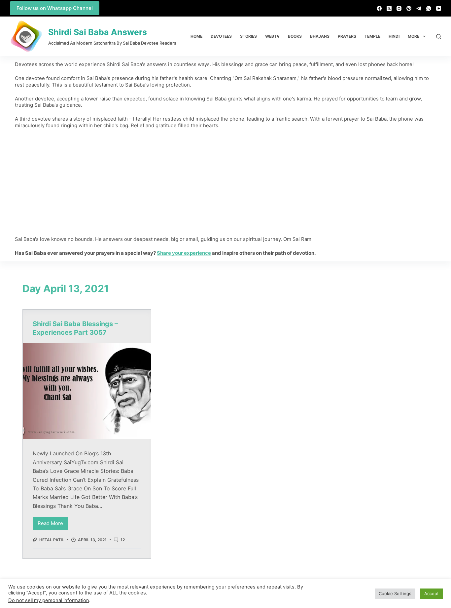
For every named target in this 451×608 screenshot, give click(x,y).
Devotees (221, 36)
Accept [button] (431, 593)
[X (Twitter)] (389, 8)
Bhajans (320, 36)
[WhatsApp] (428, 8)
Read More (53, 521)
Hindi (394, 36)
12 (123, 539)
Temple (372, 36)
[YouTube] (438, 8)
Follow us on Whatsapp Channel (55, 8)
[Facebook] (379, 8)
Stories (248, 36)
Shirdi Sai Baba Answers (97, 32)
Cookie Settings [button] (395, 593)
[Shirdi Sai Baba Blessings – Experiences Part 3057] (87, 391)
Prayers (347, 36)
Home (196, 36)
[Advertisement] (225, 182)
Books (295, 36)
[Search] (438, 36)
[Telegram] (418, 8)
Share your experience (184, 253)
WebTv (272, 36)
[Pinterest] (408, 8)
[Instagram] (399, 8)
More (413, 36)
